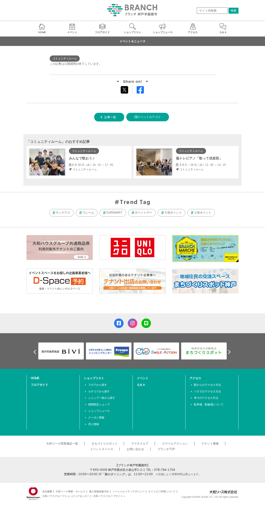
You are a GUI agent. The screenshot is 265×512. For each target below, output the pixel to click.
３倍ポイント (202, 212)
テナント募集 (210, 443)
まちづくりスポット (105, 443)
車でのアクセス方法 (206, 397)
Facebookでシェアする (143, 91)
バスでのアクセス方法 (207, 391)
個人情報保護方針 (99, 491)
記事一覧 (110, 117)
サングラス (63, 212)
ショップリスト (94, 378)
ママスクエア (139, 443)
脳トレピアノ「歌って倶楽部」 (199, 158)
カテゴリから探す (99, 391)
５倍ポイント (173, 212)
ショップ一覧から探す (101, 397)
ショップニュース (99, 410)
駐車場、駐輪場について (209, 404)
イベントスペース (101, 449)
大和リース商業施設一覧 (62, 443)
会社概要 (47, 491)
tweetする (124, 89)
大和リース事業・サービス (71, 491)
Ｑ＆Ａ (141, 385)
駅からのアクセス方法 (207, 384)
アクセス (195, 378)
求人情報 (93, 424)
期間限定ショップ (99, 404)
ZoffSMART (114, 212)
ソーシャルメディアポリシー (128, 491)
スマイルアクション (175, 443)
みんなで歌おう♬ (82, 158)
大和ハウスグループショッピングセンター (65, 496)
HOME (35, 378)
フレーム (88, 212)
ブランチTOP (166, 449)
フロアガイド (39, 385)
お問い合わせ (135, 449)
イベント (142, 378)
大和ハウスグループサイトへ (109, 496)
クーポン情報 (96, 417)
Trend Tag (135, 202)
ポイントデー (143, 212)
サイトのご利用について (162, 491)
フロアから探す (97, 384)
